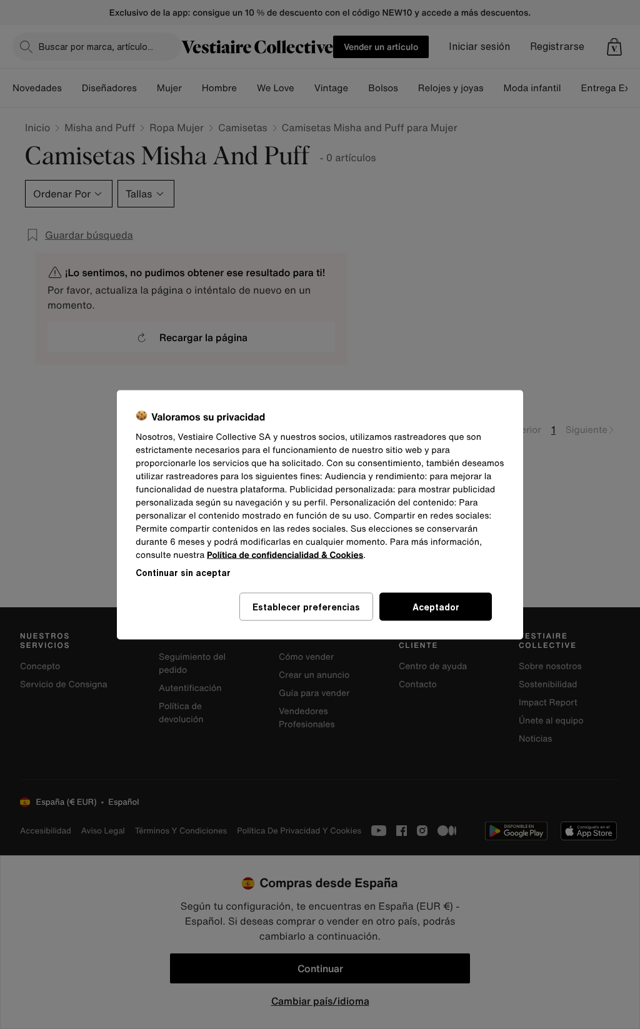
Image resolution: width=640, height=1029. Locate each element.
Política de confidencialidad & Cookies (285, 554)
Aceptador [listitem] (435, 606)
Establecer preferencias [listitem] (306, 606)
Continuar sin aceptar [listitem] (183, 572)
